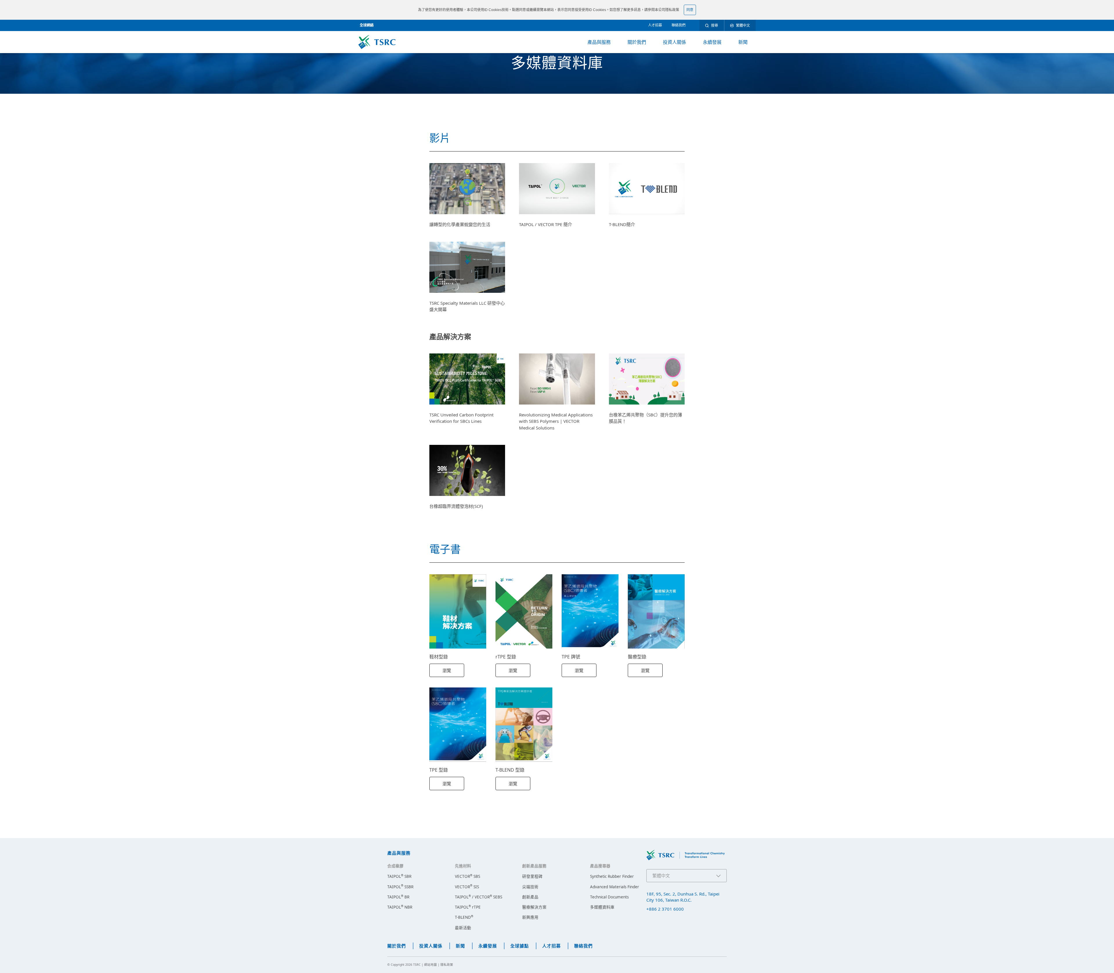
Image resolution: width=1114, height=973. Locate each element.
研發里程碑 (532, 876)
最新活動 (463, 927)
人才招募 (655, 25)
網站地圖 (430, 965)
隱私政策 (672, 10)
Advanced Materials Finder (614, 886)
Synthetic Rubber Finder (612, 876)
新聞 (743, 42)
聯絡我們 (679, 25)
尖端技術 (530, 886)
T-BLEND (464, 917)
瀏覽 (446, 670)
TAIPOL (399, 876)
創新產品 (530, 897)
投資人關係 (674, 42)
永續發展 (712, 42)
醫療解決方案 (534, 907)
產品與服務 (599, 42)
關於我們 (636, 42)
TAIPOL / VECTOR (478, 897)
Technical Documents (609, 897)
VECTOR (467, 876)
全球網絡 (367, 25)
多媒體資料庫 (602, 907)
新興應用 (530, 917)
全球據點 (519, 946)
